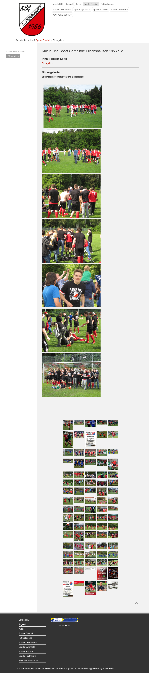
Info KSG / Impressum (79, 668)
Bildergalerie (13, 56)
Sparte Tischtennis (119, 9)
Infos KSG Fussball (16, 51)
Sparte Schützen (100, 9)
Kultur (78, 3)
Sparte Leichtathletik (62, 9)
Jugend (69, 3)
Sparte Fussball (91, 3)
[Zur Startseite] (32, 19)
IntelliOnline (108, 668)
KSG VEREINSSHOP (62, 14)
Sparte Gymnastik (82, 9)
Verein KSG (58, 3)
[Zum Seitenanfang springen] (136, 602)
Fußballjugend (107, 3)
